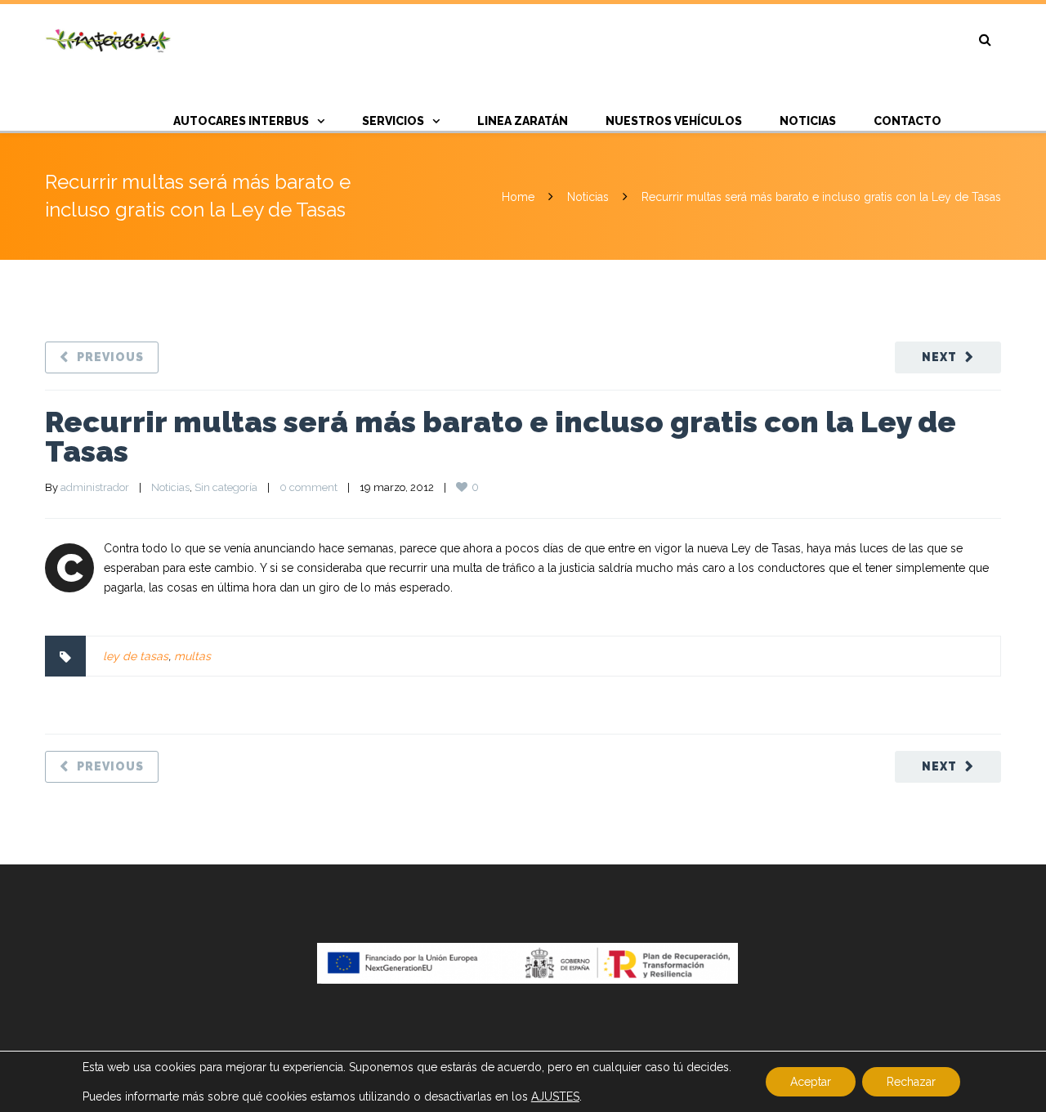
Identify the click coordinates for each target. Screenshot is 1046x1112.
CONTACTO (907, 120)
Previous (110, 357)
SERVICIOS (393, 120)
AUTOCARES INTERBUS (241, 120)
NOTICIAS (808, 120)
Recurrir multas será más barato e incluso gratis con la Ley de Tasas (500, 436)
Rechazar (911, 1081)
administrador (94, 487)
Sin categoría (225, 487)
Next (939, 357)
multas (192, 656)
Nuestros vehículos (674, 120)
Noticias (588, 196)
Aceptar (810, 1081)
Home (518, 196)
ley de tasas (135, 656)
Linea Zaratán (522, 120)
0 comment (308, 487)
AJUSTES (555, 1096)
